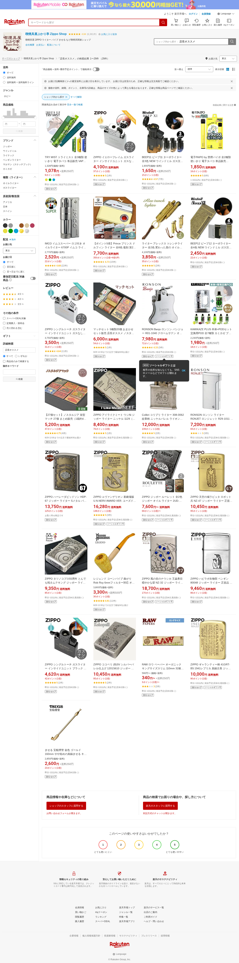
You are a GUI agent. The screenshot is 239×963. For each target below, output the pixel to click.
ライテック (8, 155)
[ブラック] (5, 225)
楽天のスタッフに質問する (160, 805)
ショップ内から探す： (167, 41)
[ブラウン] (21, 225)
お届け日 (7, 257)
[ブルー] (16, 231)
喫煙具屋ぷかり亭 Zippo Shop (46, 34)
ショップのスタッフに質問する (66, 805)
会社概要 (29, 45)
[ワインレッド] (32, 225)
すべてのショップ (11, 58)
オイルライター (11, 183)
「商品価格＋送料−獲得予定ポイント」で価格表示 (66, 69)
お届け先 (7, 244)
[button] (226, 14)
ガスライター (9, 187)
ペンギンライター (12, 160)
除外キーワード (11, 366)
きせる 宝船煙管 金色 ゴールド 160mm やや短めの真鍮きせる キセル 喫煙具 (66, 754)
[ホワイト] (16, 225)
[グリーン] (10, 231)
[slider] (3, 117)
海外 (13, 239)
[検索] (163, 22)
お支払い (40, 45)
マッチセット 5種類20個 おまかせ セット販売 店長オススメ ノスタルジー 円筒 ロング (113, 333)
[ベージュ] (27, 225)
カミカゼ (7, 169)
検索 (20, 131)
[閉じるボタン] (231, 81)
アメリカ (7, 202)
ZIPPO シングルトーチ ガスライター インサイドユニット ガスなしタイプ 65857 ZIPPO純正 (65, 333)
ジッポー (7, 146)
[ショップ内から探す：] (232, 42)
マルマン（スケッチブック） (17, 164)
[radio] (4, 72)
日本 (5, 206)
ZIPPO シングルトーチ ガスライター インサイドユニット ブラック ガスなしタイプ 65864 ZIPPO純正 (65, 668)
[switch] (33, 278)
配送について (53, 45)
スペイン (7, 211)
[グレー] (10, 225)
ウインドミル (9, 151)
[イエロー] (5, 231)
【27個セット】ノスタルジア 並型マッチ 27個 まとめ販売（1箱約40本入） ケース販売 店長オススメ (65, 418)
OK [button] (183, 370)
